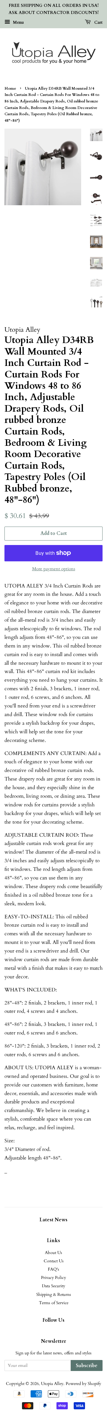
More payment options (53, 569)
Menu (18, 22)
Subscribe (86, 1365)
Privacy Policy (53, 1277)
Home (10, 88)
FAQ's (53, 1269)
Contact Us (54, 1261)
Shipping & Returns (53, 1294)
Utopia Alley (52, 1383)
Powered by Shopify (83, 1383)
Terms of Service (53, 1303)
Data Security (53, 1286)
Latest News (53, 1220)
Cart (98, 22)
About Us (53, 1252)
